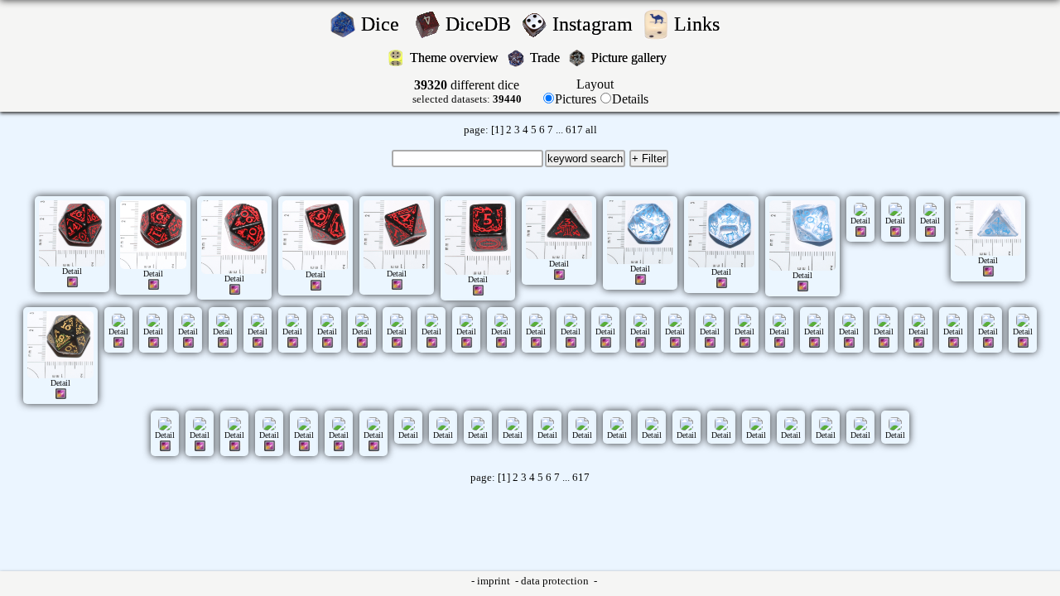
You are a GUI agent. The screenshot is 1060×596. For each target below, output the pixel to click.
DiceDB (481, 24)
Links (702, 24)
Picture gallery (632, 57)
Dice (385, 24)
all (591, 130)
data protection (556, 581)
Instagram (595, 24)
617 (574, 130)
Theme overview (456, 57)
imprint (495, 581)
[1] (497, 130)
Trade (546, 57)
